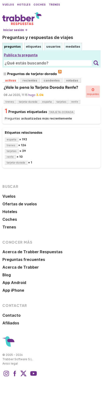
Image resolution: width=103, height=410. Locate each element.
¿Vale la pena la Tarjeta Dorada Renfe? (41, 87)
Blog (6, 274)
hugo (31, 95)
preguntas (12, 46)
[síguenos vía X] (23, 375)
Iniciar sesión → (15, 30)
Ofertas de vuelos (19, 204)
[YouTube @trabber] (32, 375)
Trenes (54, 4)
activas (10, 80)
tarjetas (61, 101)
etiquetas (33, 46)
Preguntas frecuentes (23, 259)
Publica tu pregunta (21, 55)
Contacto (11, 315)
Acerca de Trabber (20, 267)
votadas (72, 80)
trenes (10, 101)
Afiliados (10, 323)
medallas (73, 46)
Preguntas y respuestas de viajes (37, 37)
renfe (74, 101)
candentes (52, 80)
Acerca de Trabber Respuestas (32, 251)
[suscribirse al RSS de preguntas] (60, 71)
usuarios (53, 46)
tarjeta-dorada (28, 101)
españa (47, 101)
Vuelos (8, 4)
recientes (30, 80)
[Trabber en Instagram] (6, 375)
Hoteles (23, 4)
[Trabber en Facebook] (15, 375)
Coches (40, 4)
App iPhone (13, 290)
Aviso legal (10, 363)
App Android (14, 282)
